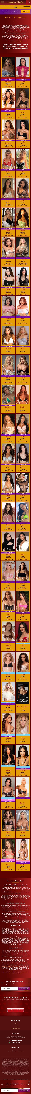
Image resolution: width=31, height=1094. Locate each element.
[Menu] (2, 2)
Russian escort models (23, 910)
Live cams (25, 11)
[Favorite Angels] (28, 2)
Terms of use (15, 1026)
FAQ (15, 1023)
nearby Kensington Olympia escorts (10, 966)
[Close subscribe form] (29, 1082)
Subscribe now (24, 988)
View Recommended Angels (15, 1010)
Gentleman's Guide (15, 1028)
